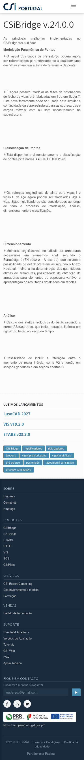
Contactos (10, 502)
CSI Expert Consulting (17, 583)
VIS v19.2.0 (13, 424)
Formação (9, 596)
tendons (11, 455)
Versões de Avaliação (17, 638)
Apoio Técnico (12, 663)
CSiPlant (9, 564)
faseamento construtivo (60, 462)
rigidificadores (33, 448)
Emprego (9, 509)
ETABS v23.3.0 (16, 434)
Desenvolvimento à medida (21, 589)
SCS (6, 558)
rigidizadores (56, 448)
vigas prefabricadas (34, 455)
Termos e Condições (46, 742)
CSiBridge (12, 448)
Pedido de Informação (17, 613)
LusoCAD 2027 (16, 413)
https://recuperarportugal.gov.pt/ (24, 725)
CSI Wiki (9, 650)
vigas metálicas (61, 455)
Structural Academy (16, 632)
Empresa (9, 496)
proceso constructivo (18, 469)
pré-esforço (13, 462)
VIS (5, 552)
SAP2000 (9, 534)
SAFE (7, 546)
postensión (33, 462)
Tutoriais (8, 644)
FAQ (6, 656)
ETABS (8, 540)
